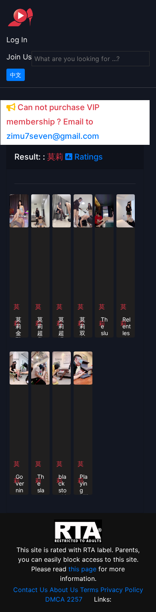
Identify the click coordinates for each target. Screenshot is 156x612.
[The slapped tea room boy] (40, 367)
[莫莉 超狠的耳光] (61, 210)
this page (82, 569)
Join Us (19, 57)
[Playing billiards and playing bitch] (83, 367)
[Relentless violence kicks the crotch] (125, 210)
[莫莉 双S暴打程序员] (83, 210)
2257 (74, 599)
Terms (89, 590)
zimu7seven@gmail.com (52, 136)
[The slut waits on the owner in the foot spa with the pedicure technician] (104, 210)
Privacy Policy (121, 590)
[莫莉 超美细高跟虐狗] (40, 210)
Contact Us (30, 590)
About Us (64, 590)
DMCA (55, 599)
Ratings (87, 157)
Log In (17, 40)
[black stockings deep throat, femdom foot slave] (61, 367)
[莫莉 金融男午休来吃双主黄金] (19, 210)
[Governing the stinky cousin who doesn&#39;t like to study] (19, 367)
